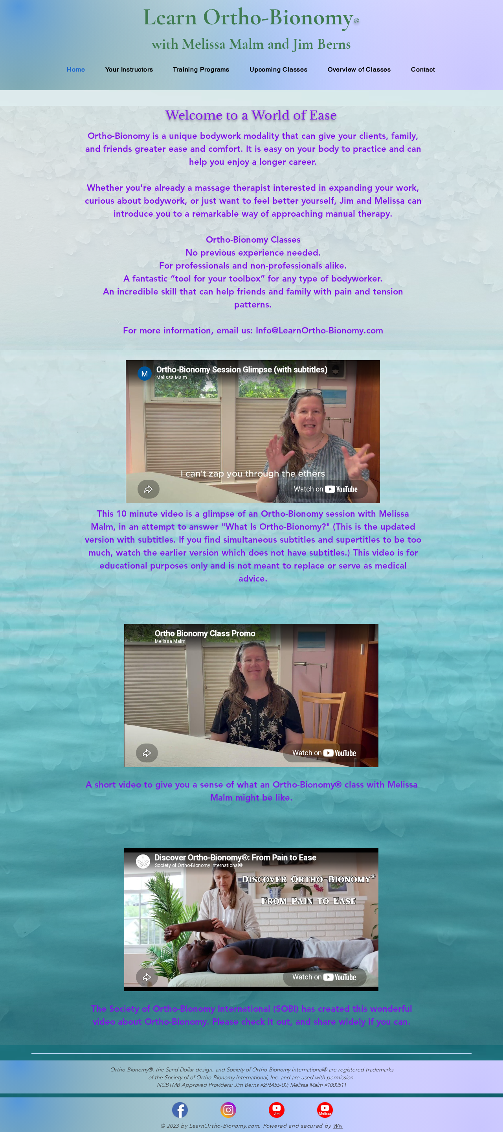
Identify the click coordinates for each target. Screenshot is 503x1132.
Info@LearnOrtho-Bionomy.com (319, 330)
